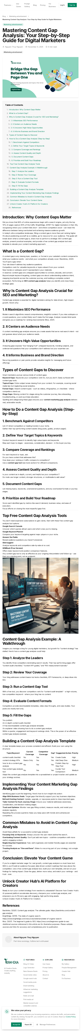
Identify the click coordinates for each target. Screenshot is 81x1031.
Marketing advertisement (18, 16)
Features (7, 5)
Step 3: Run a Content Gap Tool (23, 178)
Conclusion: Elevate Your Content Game (24, 200)
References (15, 207)
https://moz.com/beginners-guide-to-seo (53, 921)
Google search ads (30, 978)
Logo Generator (28, 967)
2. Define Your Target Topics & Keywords (26, 146)
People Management (69, 967)
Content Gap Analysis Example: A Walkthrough (27, 168)
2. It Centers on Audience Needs (23, 124)
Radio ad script (28, 996)
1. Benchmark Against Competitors (24, 142)
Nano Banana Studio (30, 971)
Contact (45, 978)
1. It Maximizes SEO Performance (23, 120)
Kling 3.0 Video (28, 964)
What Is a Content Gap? (17, 113)
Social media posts (29, 982)
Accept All (16, 1024)
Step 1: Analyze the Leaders (21, 171)
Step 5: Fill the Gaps (18, 186)
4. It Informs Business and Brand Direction (27, 131)
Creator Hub (66, 971)
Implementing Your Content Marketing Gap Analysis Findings (33, 193)
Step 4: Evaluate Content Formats (24, 182)
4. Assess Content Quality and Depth (25, 153)
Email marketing (28, 986)
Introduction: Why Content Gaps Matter (24, 110)
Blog (35, 5)
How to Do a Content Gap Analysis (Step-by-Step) (28, 139)
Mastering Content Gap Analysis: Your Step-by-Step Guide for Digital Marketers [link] (32, 19)
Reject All (28, 1024)
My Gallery (65, 964)
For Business (66, 978)
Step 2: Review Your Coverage (22, 175)
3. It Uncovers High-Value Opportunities (26, 128)
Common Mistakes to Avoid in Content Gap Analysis (29, 197)
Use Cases (46, 964)
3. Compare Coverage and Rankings (24, 149)
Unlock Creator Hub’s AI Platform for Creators (27, 204)
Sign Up (72, 5)
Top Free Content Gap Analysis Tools (23, 164)
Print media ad (28, 999)
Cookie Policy (71, 1017)
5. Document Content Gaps (21, 157)
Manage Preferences (47, 1024)
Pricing (42, 5)
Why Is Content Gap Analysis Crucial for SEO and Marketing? (33, 117)
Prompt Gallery (48, 967)
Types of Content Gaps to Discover (22, 135)
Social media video (30, 975)
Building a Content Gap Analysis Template (25, 189)
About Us (46, 975)
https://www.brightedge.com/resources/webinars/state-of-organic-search (32, 919)
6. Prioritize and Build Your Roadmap (25, 160)
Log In (62, 5)
